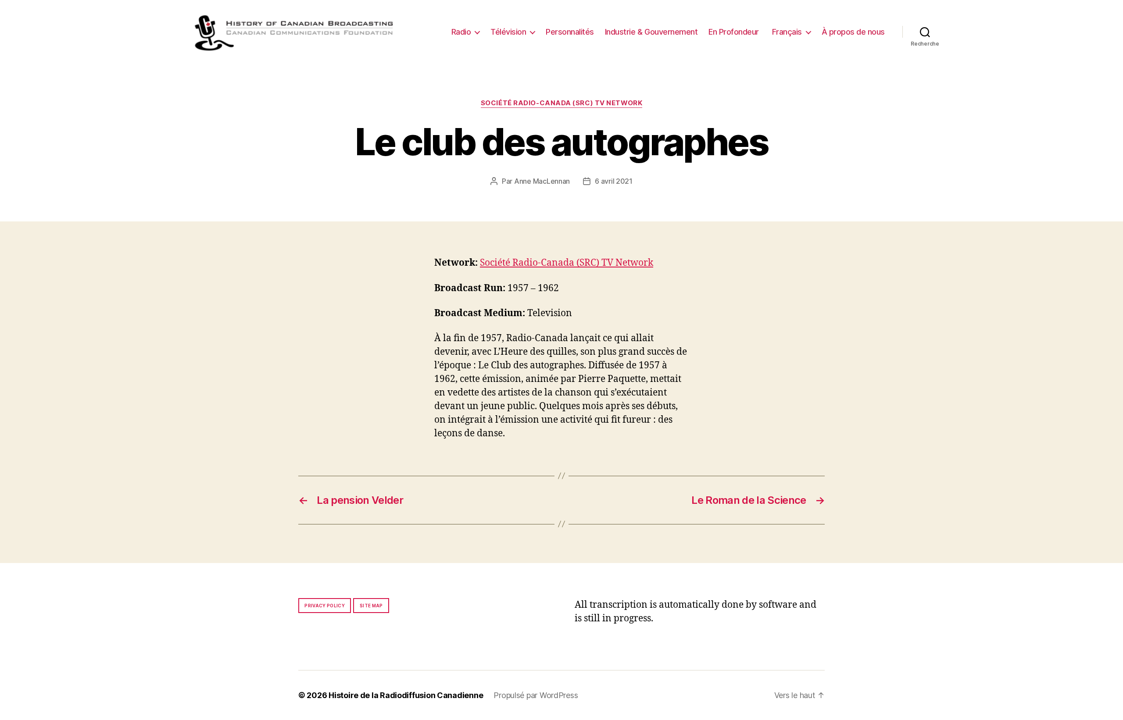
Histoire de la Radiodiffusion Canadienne (406, 695)
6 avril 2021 (614, 181)
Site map (371, 605)
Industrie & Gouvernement (651, 31)
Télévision (508, 31)
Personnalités (570, 31)
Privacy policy (324, 605)
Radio (461, 31)
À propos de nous (853, 31)
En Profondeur (733, 31)
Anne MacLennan (542, 181)
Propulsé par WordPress (536, 695)
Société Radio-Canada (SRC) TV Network (561, 103)
